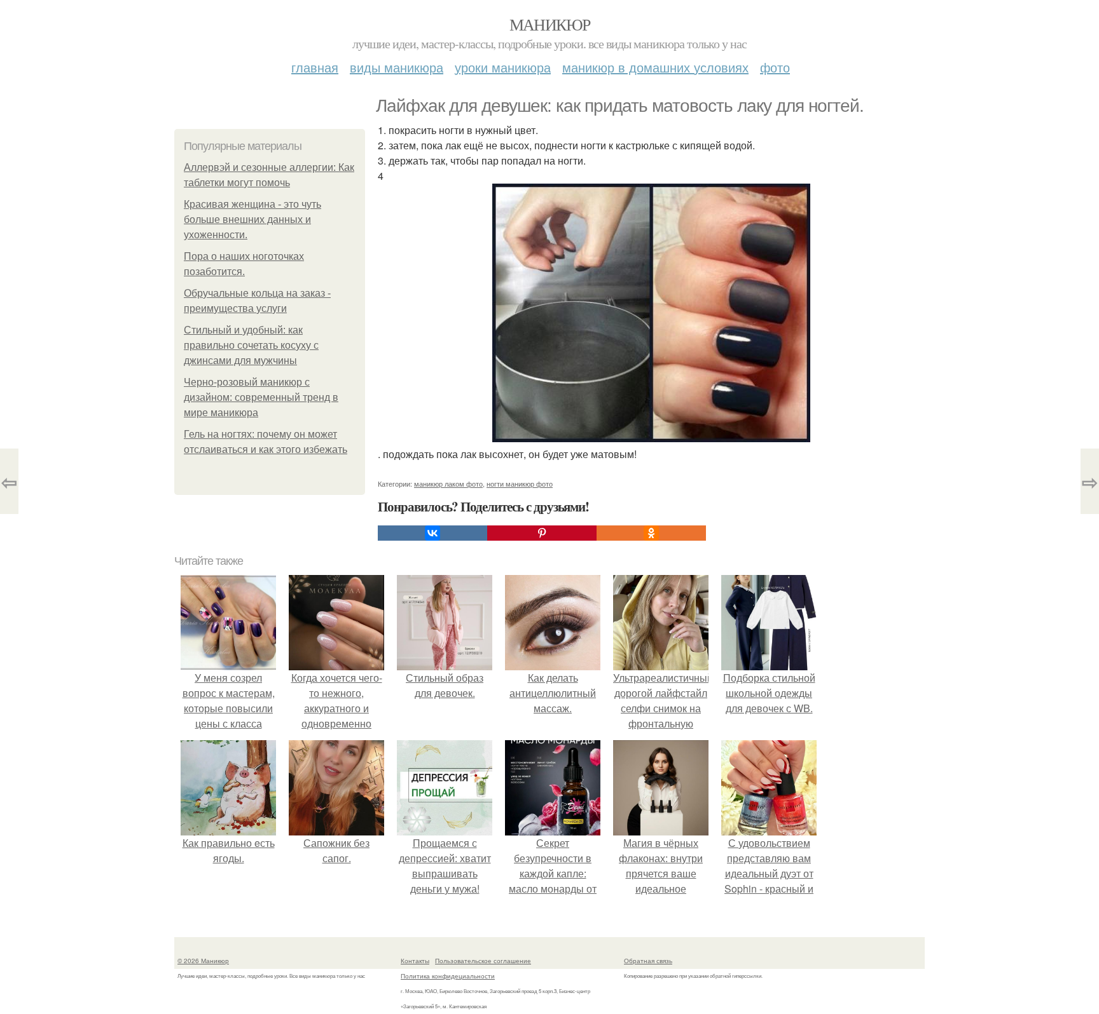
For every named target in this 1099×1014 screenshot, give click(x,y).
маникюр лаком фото (448, 483)
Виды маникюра (396, 67)
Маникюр (549, 24)
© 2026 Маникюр (203, 960)
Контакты (415, 960)
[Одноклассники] (651, 533)
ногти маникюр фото (520, 483)
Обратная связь (648, 960)
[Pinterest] (542, 533)
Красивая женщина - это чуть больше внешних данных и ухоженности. (252, 219)
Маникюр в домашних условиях (655, 67)
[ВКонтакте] (432, 533)
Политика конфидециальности (448, 975)
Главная (314, 67)
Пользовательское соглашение (483, 960)
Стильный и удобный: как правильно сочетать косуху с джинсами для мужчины (251, 345)
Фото (775, 67)
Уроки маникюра (503, 67)
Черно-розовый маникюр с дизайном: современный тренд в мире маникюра (261, 397)
